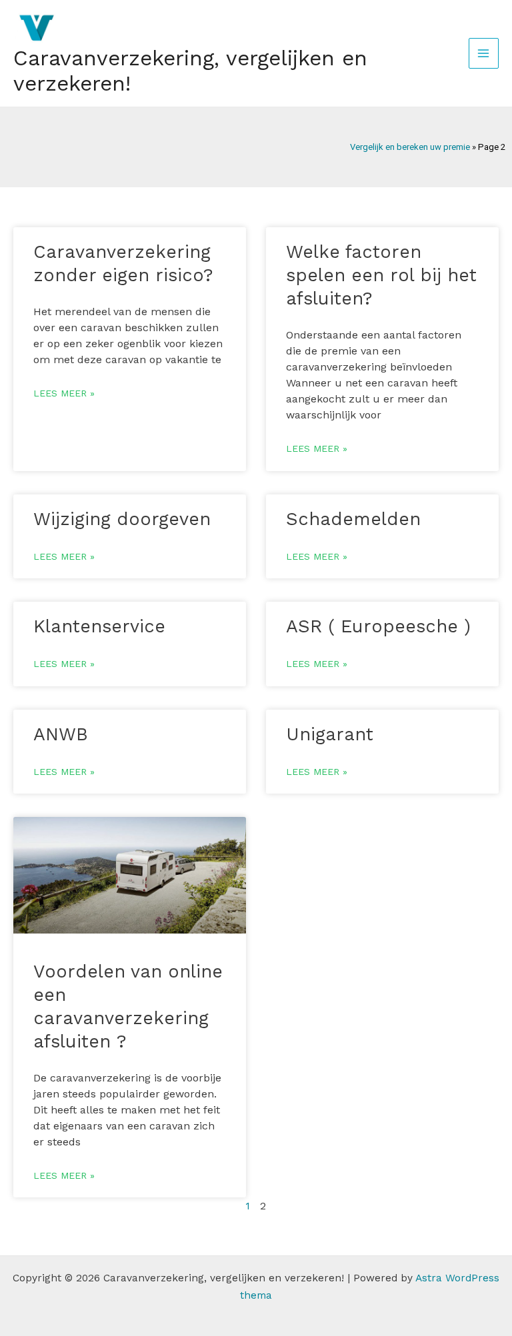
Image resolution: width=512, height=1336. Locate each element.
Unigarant (329, 734)
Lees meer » (64, 393)
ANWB (60, 734)
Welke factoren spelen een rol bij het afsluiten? (381, 275)
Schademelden (353, 519)
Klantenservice (99, 626)
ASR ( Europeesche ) (378, 626)
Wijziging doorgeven (122, 519)
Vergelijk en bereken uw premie (410, 147)
